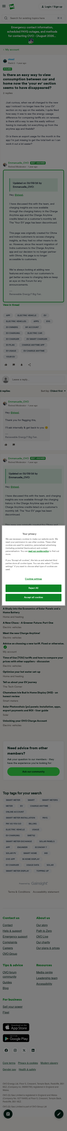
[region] (33, 565)
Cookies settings (33, 579)
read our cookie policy (38, 551)
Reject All (33, 588)
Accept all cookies (33, 597)
